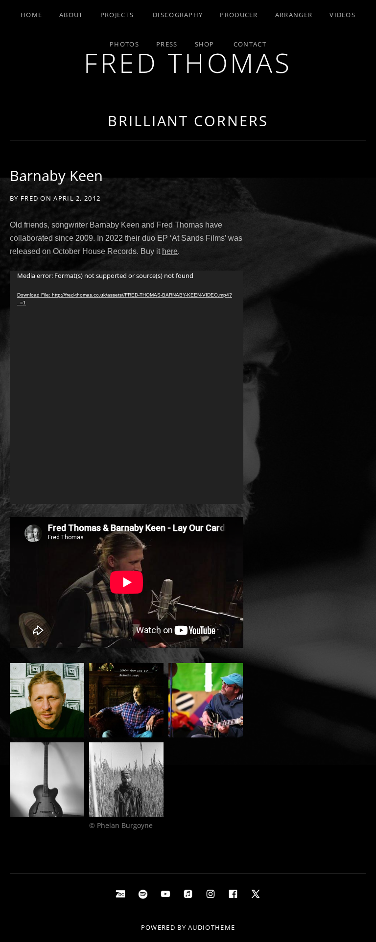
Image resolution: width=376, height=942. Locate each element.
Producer (239, 14)
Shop (204, 44)
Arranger (293, 14)
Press (167, 44)
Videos (342, 14)
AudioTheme (211, 927)
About (71, 14)
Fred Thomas (188, 62)
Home (31, 14)
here (170, 251)
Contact (250, 44)
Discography (178, 14)
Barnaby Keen (56, 175)
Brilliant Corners (188, 120)
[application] (126, 387)
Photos (124, 44)
